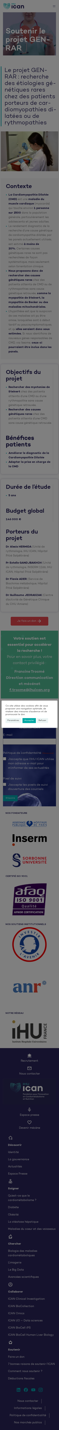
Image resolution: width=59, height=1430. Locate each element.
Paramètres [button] (13, 720)
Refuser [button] (42, 720)
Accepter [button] (29, 720)
